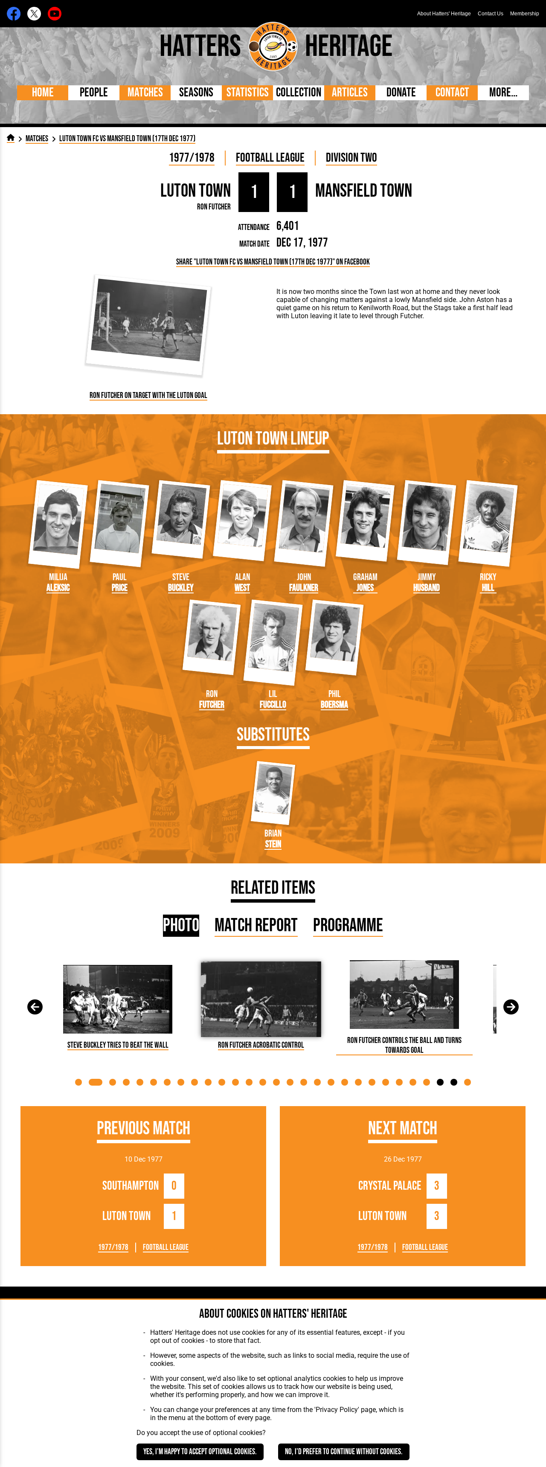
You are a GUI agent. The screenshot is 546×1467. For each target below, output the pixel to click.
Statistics (248, 92)
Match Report (256, 926)
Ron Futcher (214, 207)
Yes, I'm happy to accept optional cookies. (200, 1452)
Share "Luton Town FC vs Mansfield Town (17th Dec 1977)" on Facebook (273, 262)
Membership (524, 14)
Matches (145, 92)
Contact (452, 92)
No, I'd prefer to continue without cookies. (344, 1452)
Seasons (196, 92)
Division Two (351, 158)
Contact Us (490, 14)
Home (43, 92)
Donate (401, 92)
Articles (350, 92)
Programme (348, 926)
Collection (298, 92)
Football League (270, 158)
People (94, 92)
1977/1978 (192, 158)
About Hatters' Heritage (444, 14)
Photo (181, 926)
